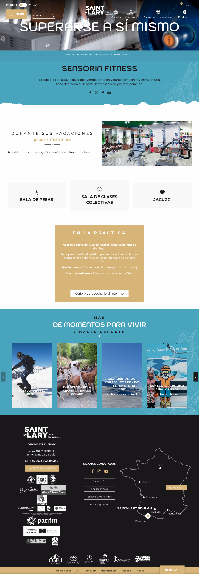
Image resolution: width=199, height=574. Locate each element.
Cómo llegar (176, 487)
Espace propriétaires (100, 496)
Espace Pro (99, 481)
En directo (184, 17)
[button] (44, 16)
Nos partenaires (109, 571)
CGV (78, 571)
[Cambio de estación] (24, 5)
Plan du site (90, 571)
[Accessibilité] (181, 4)
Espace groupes (99, 504)
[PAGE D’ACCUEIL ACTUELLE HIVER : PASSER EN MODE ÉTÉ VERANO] (23, 5)
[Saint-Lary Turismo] (99, 10)
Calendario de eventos (158, 17)
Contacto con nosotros (42, 468)
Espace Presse (99, 489)
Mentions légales (62, 571)
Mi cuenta (131, 17)
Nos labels (127, 571)
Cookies (141, 571)
